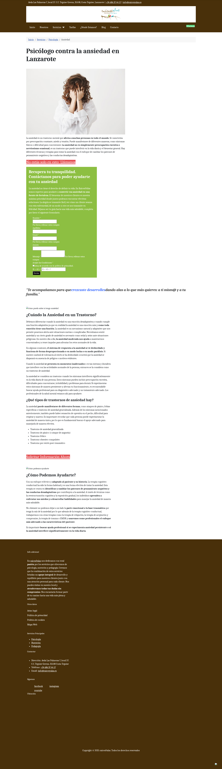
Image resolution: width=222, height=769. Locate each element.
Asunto (36, 245)
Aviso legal (32, 610)
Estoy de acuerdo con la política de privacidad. (53, 266)
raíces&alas (35, 561)
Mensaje (37, 256)
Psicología (36, 639)
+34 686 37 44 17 (113, 2)
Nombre (37, 218)
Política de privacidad (37, 615)
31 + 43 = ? (37, 269)
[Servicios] (63, 27)
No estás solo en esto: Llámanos (51, 162)
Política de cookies (36, 620)
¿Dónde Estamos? (88, 27)
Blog (103, 27)
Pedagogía (36, 646)
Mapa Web (32, 624)
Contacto (114, 27)
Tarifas (72, 27)
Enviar (36, 273)
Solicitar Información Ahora (48, 457)
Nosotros (44, 27)
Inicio (32, 27)
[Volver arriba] (219, 766)
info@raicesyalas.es (132, 2)
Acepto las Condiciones (43, 263)
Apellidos (36, 228)
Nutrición (36, 642)
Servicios (57, 27)
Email (36, 235)
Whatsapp (190, 26)
